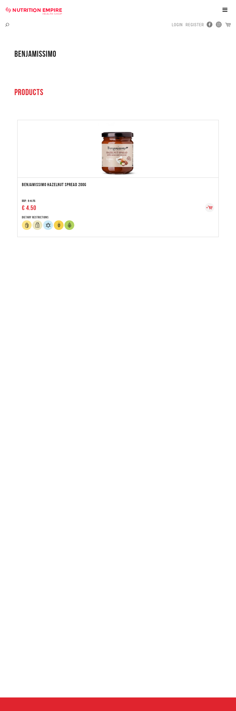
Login (177, 24)
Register (195, 24)
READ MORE (118, 142)
